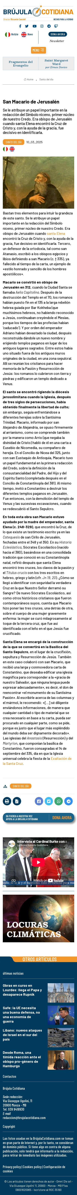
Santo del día (46, 79)
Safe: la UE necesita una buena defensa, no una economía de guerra (21, 1014)
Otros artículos (40, 959)
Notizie (14, 34)
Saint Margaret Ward (56, 62)
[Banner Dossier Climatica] (38, 918)
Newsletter (57, 41)
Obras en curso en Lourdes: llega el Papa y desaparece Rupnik (22, 989)
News (30, 34)
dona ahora (58, 34)
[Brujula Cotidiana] (38, 12)
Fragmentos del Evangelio (21, 63)
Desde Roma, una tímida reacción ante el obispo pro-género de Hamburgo (22, 1059)
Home (30, 79)
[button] (38, 50)
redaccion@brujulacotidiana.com (24, 1117)
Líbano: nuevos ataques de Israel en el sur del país (22, 1034)
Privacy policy (12, 1167)
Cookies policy (32, 1167)
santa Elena (56, 233)
